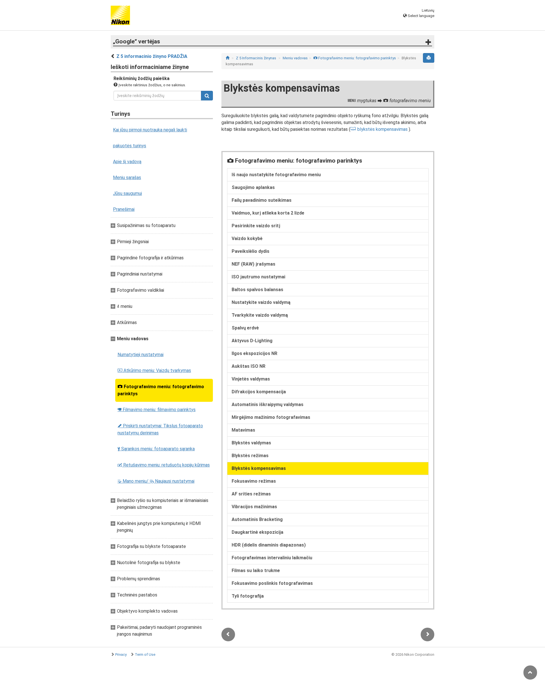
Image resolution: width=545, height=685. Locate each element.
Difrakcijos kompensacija (259, 391)
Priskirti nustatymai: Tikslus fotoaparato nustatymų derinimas (160, 429)
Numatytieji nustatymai (141, 354)
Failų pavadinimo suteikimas (262, 200)
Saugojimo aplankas (253, 187)
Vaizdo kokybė (247, 238)
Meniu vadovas (295, 58)
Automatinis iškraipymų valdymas (267, 404)
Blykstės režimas (250, 455)
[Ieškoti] (207, 95)
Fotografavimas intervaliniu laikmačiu (272, 557)
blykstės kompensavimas (382, 129)
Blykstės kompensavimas (259, 468)
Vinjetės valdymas (251, 379)
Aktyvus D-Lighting (252, 340)
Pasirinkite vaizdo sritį (256, 225)
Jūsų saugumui (127, 193)
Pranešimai (124, 209)
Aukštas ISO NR (248, 366)
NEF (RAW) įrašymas (253, 264)
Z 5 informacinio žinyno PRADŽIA (151, 56)
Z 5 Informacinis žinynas (256, 58)
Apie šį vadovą (127, 161)
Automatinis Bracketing (257, 519)
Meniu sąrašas (127, 177)
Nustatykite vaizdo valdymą (261, 302)
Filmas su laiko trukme (256, 570)
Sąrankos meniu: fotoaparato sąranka (156, 448)
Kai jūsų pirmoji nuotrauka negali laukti (150, 130)
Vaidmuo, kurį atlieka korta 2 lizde (268, 213)
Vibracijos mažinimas (254, 506)
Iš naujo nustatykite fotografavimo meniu (276, 174)
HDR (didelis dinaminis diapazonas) (269, 545)
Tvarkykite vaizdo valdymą (260, 315)
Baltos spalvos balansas (257, 289)
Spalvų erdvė (245, 328)
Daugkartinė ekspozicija (257, 532)
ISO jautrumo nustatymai (258, 277)
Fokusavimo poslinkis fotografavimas (272, 583)
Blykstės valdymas (251, 443)
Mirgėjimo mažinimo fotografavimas (271, 417)
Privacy (121, 654)
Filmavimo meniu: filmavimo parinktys (157, 409)
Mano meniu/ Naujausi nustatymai (156, 481)
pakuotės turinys (129, 145)
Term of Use (145, 654)
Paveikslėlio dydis (250, 251)
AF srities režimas (251, 494)
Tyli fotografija (248, 596)
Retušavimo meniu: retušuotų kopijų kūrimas (164, 465)
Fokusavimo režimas (254, 481)
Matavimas (243, 430)
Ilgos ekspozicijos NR (254, 353)
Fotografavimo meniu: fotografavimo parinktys (161, 390)
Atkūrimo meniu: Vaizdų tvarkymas (154, 370)
